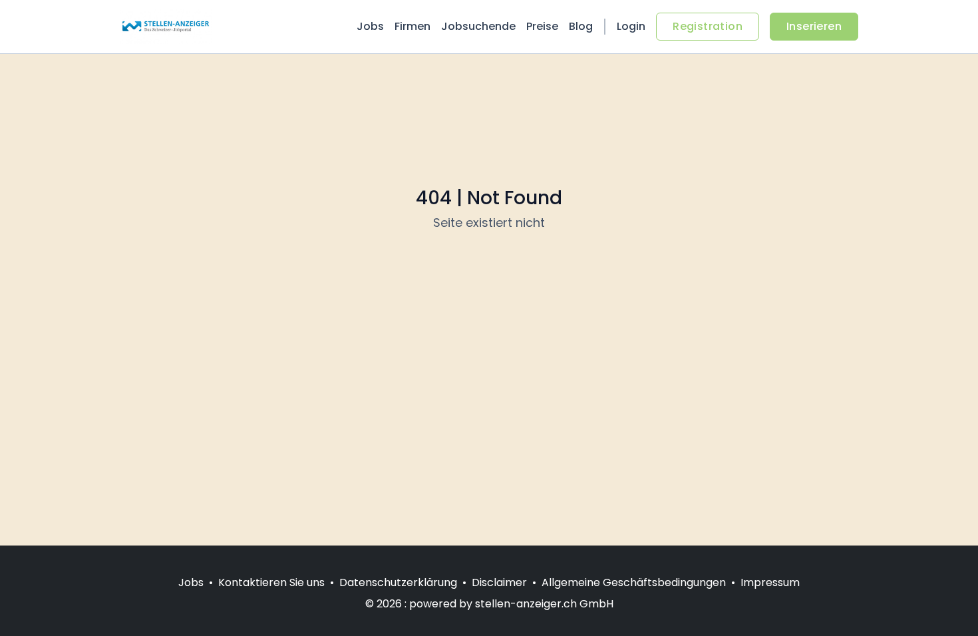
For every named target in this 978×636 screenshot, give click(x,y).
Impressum (770, 582)
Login (631, 26)
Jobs (370, 26)
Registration (707, 26)
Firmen (412, 26)
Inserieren (814, 26)
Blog (581, 26)
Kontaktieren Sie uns (271, 582)
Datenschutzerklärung (398, 582)
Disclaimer (499, 582)
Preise (542, 26)
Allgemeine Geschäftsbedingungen (634, 582)
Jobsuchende (478, 26)
